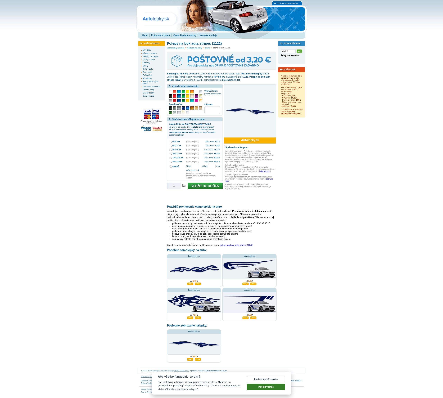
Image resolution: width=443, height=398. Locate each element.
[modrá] (179, 96)
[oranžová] (192, 92)
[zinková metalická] (175, 108)
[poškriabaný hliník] (179, 112)
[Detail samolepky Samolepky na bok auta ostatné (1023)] (190, 284)
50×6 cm (176, 142)
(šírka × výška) (192, 142)
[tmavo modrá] (179, 100)
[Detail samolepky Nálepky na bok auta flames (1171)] (190, 317)
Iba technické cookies (266, 379)
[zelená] (183, 96)
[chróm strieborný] (188, 112)
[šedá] (170, 100)
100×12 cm (177, 154)
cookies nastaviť (231, 385)
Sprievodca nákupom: (237, 147)
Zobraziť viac (264, 171)
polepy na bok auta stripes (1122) (236, 245)
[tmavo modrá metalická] (183, 108)
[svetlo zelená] (183, 92)
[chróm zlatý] (183, 112)
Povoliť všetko (266, 386)
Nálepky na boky (194, 48)
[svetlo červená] (175, 92)
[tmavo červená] (175, 100)
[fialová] (196, 96)
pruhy (207, 48)
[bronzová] (201, 100)
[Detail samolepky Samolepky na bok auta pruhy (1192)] (245, 317)
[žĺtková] (188, 100)
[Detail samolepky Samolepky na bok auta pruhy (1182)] (245, 284)
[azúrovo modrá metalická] (188, 108)
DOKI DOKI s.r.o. (181, 371)
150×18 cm (177, 161)
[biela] (170, 92)
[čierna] (170, 96)
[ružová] (196, 100)
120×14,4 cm (177, 157)
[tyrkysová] (192, 100)
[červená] (175, 96)
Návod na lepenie (148, 376)
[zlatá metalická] (196, 108)
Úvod (145, 35)
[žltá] (188, 96)
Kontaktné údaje (208, 35)
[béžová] (192, 96)
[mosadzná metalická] (201, 108)
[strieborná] (201, 92)
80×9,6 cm (176, 150)
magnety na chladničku (150, 380)
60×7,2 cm (176, 146)
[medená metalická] (192, 108)
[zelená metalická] (170, 112)
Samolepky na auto (175, 48)
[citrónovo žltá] (188, 92)
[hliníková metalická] (179, 108)
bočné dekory (194, 256)
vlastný (175, 166)
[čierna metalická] (170, 108)
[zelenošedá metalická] (175, 112)
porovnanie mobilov (293, 380)
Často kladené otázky (184, 35)
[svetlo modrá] (179, 92)
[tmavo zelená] (183, 100)
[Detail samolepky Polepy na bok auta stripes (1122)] (190, 359)
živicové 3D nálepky (149, 383)
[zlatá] (201, 96)
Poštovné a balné (160, 35)
